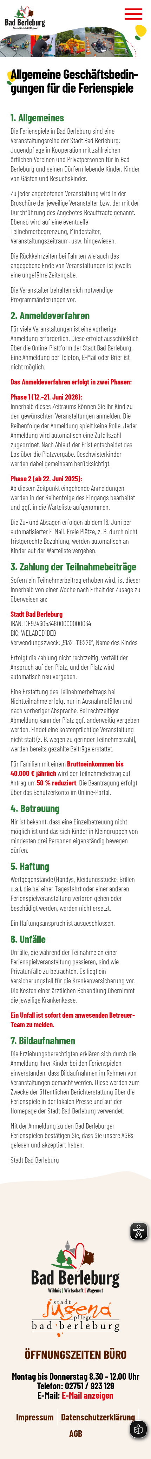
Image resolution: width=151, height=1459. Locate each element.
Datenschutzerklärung (98, 1416)
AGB (75, 1433)
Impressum (35, 1416)
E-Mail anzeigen (87, 1395)
